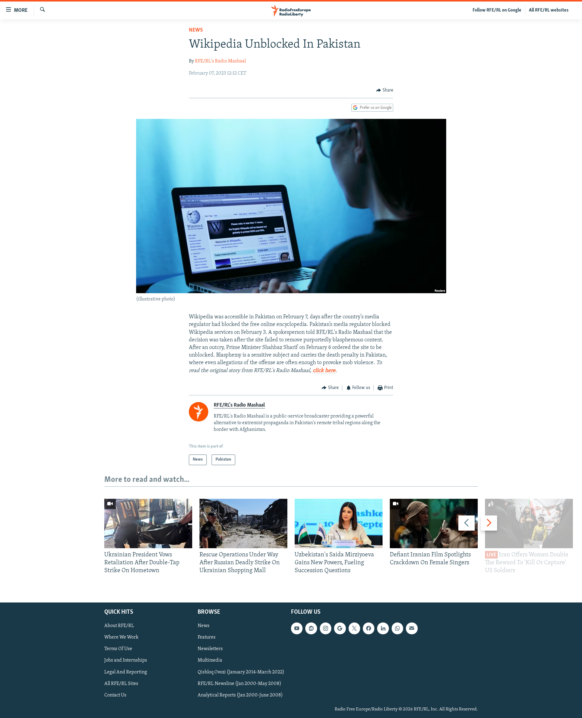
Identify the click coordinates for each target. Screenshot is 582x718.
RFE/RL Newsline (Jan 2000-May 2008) (239, 683)
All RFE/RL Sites (121, 683)
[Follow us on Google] (340, 628)
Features (207, 637)
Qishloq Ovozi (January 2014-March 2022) (241, 671)
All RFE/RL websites (549, 10)
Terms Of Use (118, 648)
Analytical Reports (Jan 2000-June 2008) (240, 695)
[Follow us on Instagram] (325, 628)
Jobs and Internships (125, 660)
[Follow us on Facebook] (368, 628)
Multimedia (210, 660)
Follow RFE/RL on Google (497, 10)
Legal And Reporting (125, 671)
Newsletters (210, 648)
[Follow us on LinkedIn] (383, 628)
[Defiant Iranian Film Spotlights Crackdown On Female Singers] (434, 523)
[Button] (384, 90)
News (196, 30)
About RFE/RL (119, 625)
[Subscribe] (411, 628)
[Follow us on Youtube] (297, 628)
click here (324, 371)
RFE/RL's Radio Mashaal (220, 61)
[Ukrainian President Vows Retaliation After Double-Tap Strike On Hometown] (148, 523)
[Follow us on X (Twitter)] (354, 628)
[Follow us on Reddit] (311, 628)
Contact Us (115, 695)
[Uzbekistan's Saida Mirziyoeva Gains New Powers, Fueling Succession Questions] (339, 523)
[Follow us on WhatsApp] (397, 628)
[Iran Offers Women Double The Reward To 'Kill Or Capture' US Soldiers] (529, 523)
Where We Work (121, 637)
